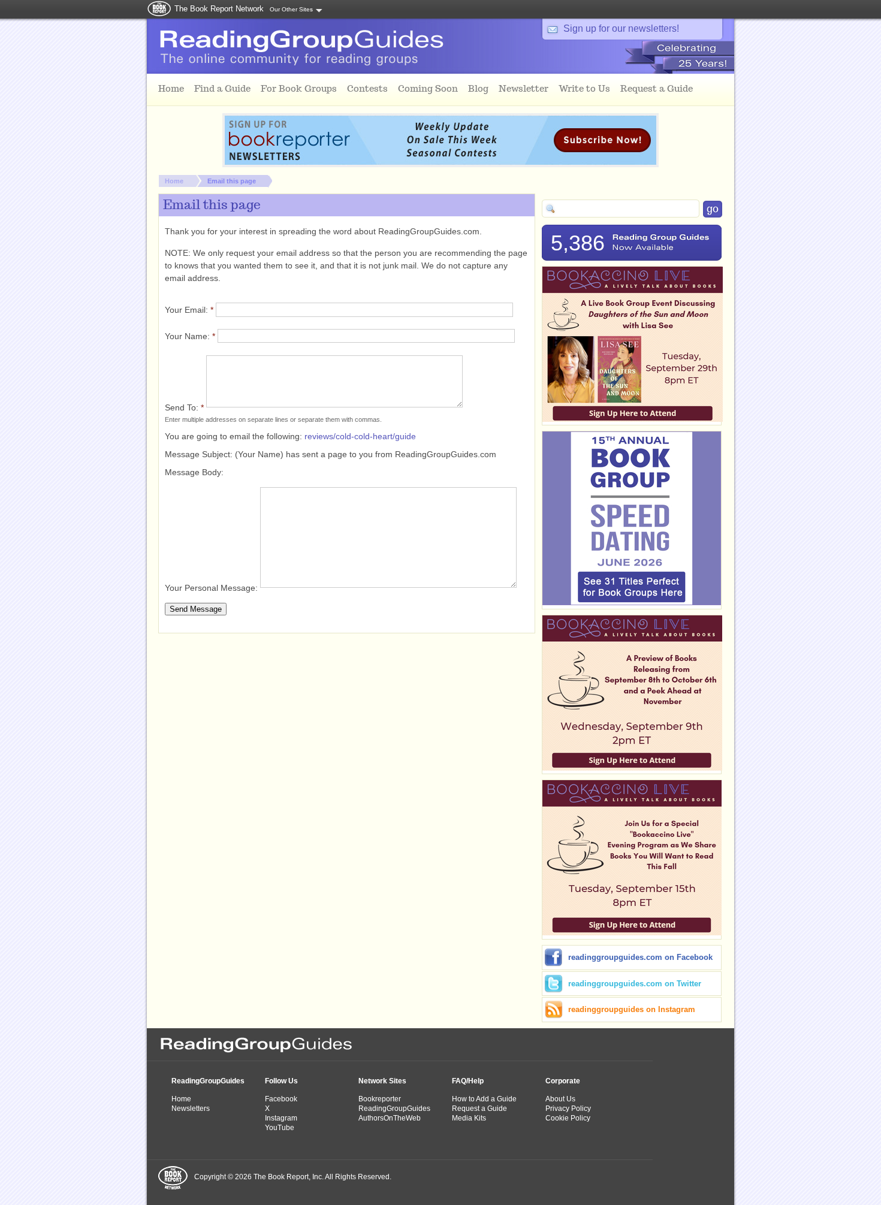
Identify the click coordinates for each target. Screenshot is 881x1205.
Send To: (184, 407)
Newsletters (190, 1108)
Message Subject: (200, 454)
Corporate (562, 1081)
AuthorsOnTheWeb (389, 1118)
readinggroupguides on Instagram (631, 1009)
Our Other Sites (291, 9)
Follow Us (281, 1081)
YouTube (279, 1127)
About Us (560, 1099)
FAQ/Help (468, 1081)
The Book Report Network (219, 8)
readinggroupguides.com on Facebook (640, 957)
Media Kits (469, 1118)
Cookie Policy (567, 1118)
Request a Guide (479, 1108)
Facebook (281, 1099)
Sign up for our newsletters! (621, 28)
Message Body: (194, 472)
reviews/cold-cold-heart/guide (360, 436)
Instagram (281, 1118)
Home (174, 181)
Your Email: (189, 310)
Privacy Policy (568, 1108)
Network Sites (382, 1081)
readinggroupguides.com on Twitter (634, 983)
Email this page (231, 181)
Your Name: (190, 336)
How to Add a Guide (484, 1099)
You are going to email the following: (234, 436)
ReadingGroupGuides (208, 1081)
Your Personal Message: (212, 588)
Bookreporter (379, 1099)
